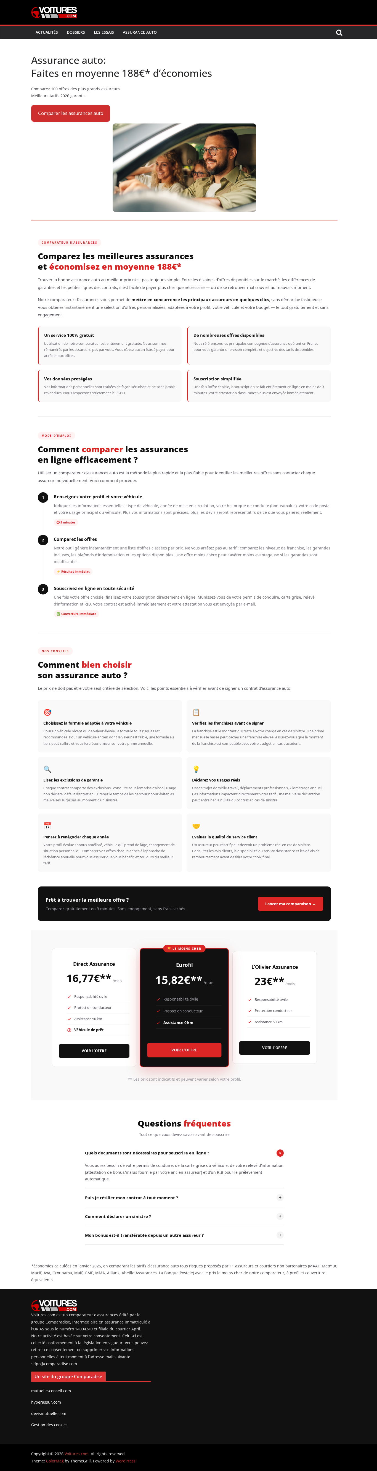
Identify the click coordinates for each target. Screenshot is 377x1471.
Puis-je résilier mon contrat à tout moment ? (183, 1197)
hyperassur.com (46, 1402)
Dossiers (76, 32)
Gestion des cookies (49, 1424)
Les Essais (104, 32)
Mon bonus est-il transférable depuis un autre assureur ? (183, 1235)
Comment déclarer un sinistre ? (183, 1216)
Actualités (47, 32)
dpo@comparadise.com (55, 1363)
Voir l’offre (94, 1050)
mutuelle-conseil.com (51, 1390)
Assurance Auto (140, 32)
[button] (70, 113)
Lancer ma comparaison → (290, 903)
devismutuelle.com (48, 1413)
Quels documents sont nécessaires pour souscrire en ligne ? (184, 1153)
